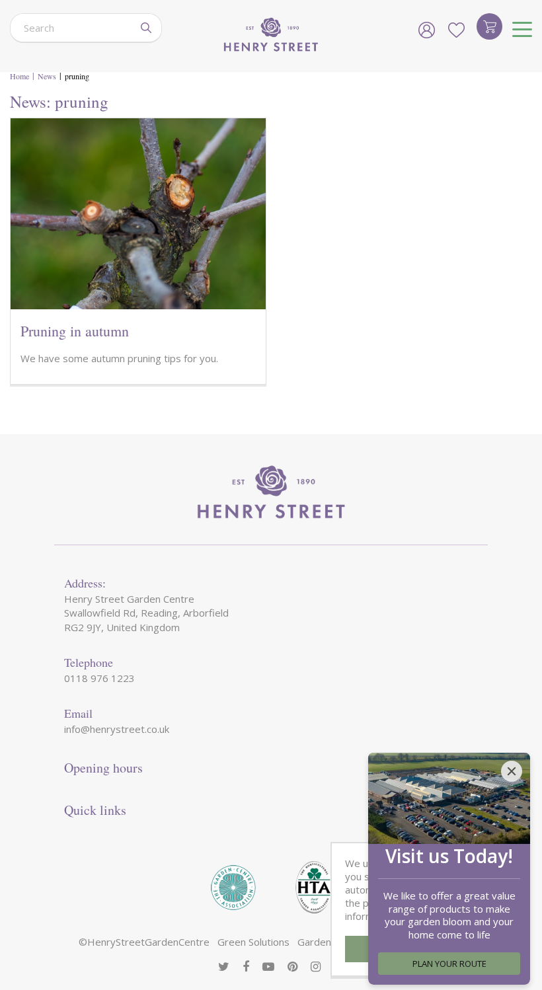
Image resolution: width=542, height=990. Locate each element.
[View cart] (489, 26)
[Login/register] (426, 30)
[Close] (511, 771)
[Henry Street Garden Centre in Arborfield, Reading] (271, 36)
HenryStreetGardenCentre (148, 941)
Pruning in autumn (74, 330)
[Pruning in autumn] (138, 213)
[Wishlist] (456, 30)
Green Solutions (253, 941)
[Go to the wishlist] (456, 30)
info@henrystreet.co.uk (116, 729)
